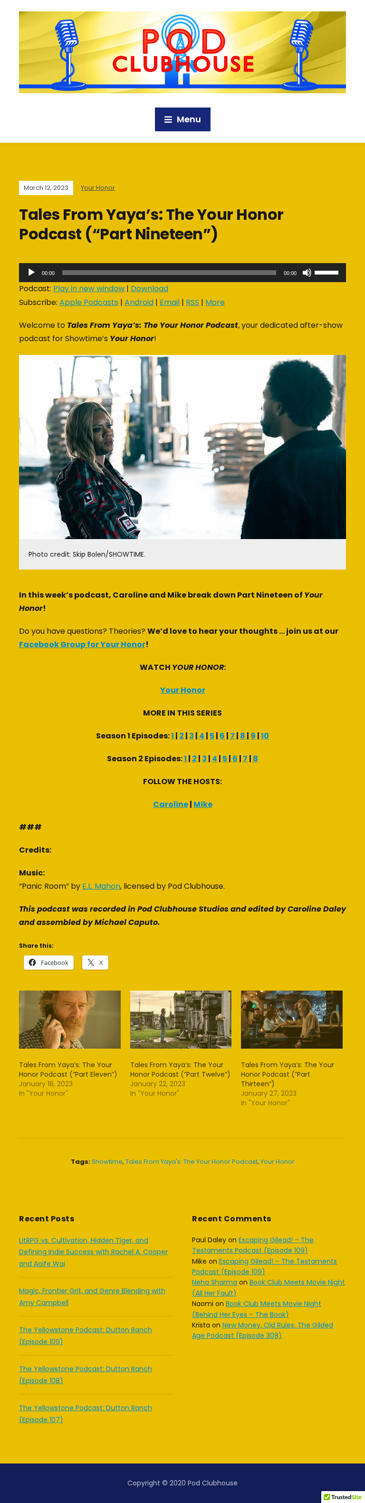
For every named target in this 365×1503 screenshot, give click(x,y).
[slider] (328, 271)
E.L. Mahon (101, 886)
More (215, 302)
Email (170, 302)
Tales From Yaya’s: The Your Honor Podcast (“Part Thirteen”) (287, 1074)
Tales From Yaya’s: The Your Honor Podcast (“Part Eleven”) (68, 1069)
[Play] (31, 272)
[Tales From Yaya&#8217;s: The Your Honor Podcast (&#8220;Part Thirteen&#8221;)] (292, 1020)
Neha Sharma (214, 1282)
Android (139, 302)
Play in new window (89, 288)
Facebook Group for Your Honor (82, 644)
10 (265, 735)
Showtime (107, 1161)
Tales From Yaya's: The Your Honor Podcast (191, 1161)
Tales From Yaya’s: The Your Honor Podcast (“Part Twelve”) (180, 1069)
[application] (182, 272)
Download (149, 288)
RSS (192, 302)
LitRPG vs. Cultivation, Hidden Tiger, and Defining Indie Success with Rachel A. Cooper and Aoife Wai (93, 1252)
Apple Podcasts (88, 302)
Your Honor (98, 187)
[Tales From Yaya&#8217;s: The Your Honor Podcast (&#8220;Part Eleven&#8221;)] (70, 1020)
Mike (202, 804)
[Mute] (307, 272)
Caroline (170, 804)
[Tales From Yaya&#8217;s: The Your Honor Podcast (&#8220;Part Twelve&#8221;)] (181, 1020)
